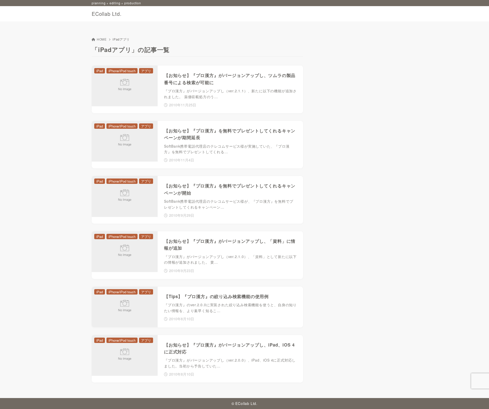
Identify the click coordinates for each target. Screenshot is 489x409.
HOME (102, 39)
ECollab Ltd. (107, 13)
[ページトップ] (477, 397)
